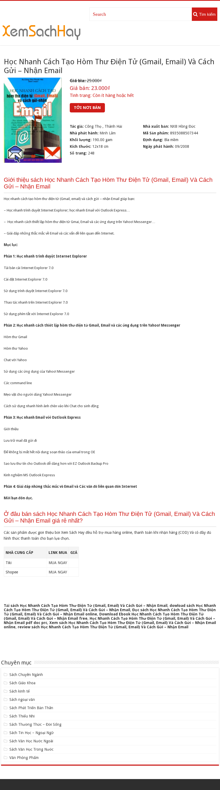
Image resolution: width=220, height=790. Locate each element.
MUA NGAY (58, 563)
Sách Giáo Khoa (22, 683)
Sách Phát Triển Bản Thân (31, 708)
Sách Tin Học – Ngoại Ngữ (31, 733)
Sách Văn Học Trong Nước (31, 749)
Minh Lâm (108, 133)
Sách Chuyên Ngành (26, 674)
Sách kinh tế (19, 691)
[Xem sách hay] (41, 31)
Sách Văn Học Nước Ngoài (31, 741)
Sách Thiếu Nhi (22, 716)
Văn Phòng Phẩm (24, 757)
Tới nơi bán (87, 107)
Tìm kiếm (207, 14)
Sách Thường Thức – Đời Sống (35, 724)
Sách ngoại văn (22, 699)
